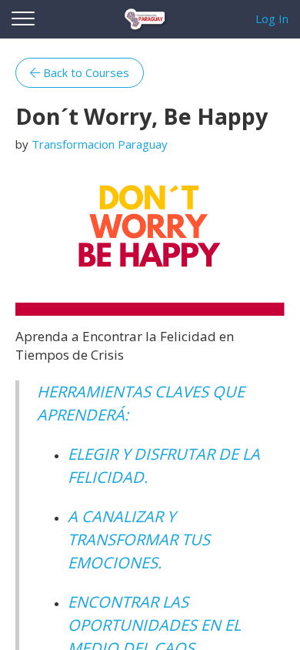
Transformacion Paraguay (100, 144)
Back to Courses (84, 72)
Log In (271, 18)
